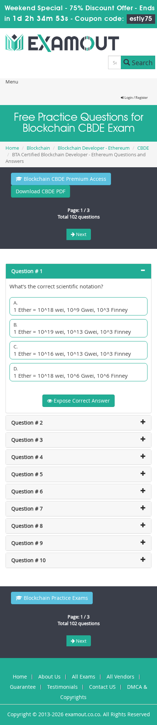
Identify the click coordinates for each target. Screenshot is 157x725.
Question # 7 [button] (27, 508)
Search (141, 62)
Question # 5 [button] (27, 474)
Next (81, 234)
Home (12, 148)
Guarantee (23, 686)
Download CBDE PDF (40, 191)
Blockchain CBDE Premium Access (64, 178)
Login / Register (136, 98)
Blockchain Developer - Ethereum (94, 148)
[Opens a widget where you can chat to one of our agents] (107, 683)
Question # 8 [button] (27, 525)
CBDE (143, 148)
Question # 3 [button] (27, 439)
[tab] (78, 271)
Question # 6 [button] (27, 491)
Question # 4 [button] (27, 456)
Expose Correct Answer (81, 400)
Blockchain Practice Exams (55, 597)
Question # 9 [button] (27, 542)
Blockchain (38, 148)
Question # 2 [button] (27, 422)
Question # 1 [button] (27, 271)
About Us (49, 676)
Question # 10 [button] (28, 560)
